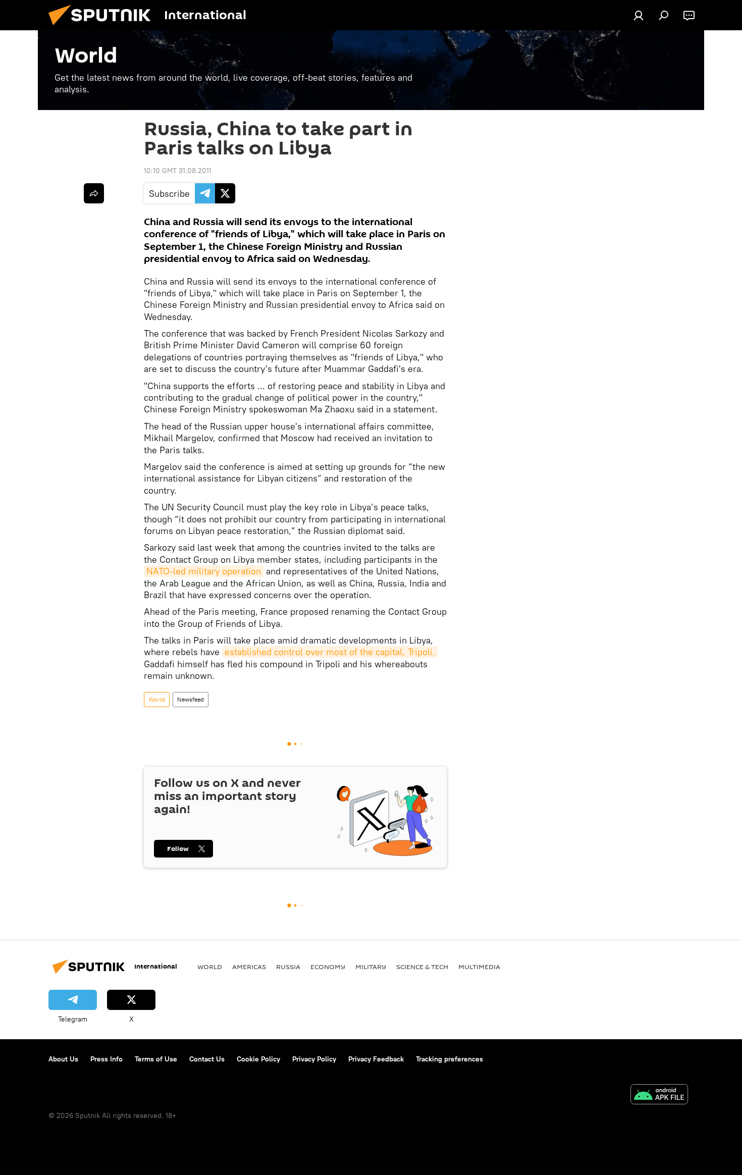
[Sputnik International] (103, 27)
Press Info (106, 1058)
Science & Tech (422, 966)
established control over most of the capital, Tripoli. (330, 652)
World (156, 699)
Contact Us (207, 1058)
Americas (249, 966)
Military (370, 966)
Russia (288, 966)
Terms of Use (156, 1058)
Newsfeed (190, 699)
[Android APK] (659, 1095)
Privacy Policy (314, 1058)
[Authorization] (638, 15)
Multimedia (479, 966)
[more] (94, 193)
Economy (327, 966)
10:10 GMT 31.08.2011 (177, 170)
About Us (63, 1058)
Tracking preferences (449, 1058)
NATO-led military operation (203, 571)
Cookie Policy (258, 1058)
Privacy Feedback (376, 1058)
